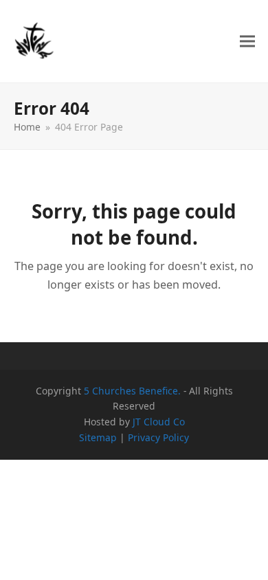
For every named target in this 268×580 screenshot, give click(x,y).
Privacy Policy (158, 437)
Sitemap (98, 437)
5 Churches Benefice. (132, 390)
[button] (247, 41)
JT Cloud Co (159, 421)
